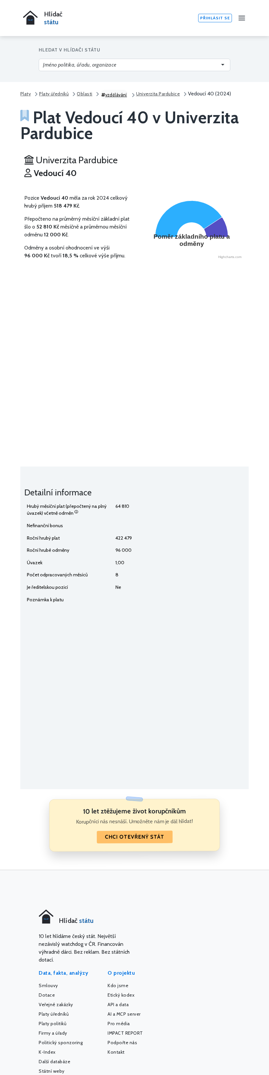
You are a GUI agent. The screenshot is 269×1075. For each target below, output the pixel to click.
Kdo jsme (118, 985)
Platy (25, 94)
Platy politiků (52, 1023)
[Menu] (242, 18)
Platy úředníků (54, 94)
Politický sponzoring (61, 1042)
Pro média (119, 1023)
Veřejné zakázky (56, 1004)
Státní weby (52, 1071)
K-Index (47, 1052)
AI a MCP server (124, 1014)
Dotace (47, 995)
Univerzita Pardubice (158, 94)
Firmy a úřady (53, 1033)
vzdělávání (116, 94)
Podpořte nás (122, 1042)
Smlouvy (48, 985)
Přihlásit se (215, 17)
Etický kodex (121, 995)
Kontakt (116, 1052)
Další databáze (54, 1062)
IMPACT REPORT (125, 1033)
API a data (118, 1004)
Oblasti (84, 94)
